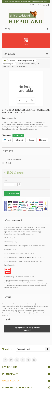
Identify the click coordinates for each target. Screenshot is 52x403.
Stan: (4, 118)
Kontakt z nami (34, 5)
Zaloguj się (43, 5)
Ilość (5, 180)
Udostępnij (19, 140)
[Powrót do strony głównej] (4, 60)
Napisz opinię (8, 151)
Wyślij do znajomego (13, 159)
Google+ (32, 140)
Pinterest (43, 140)
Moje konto (10, 380)
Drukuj (8, 163)
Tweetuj (8, 140)
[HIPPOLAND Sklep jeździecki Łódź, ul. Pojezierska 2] (26, 1)
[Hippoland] (26, 16)
